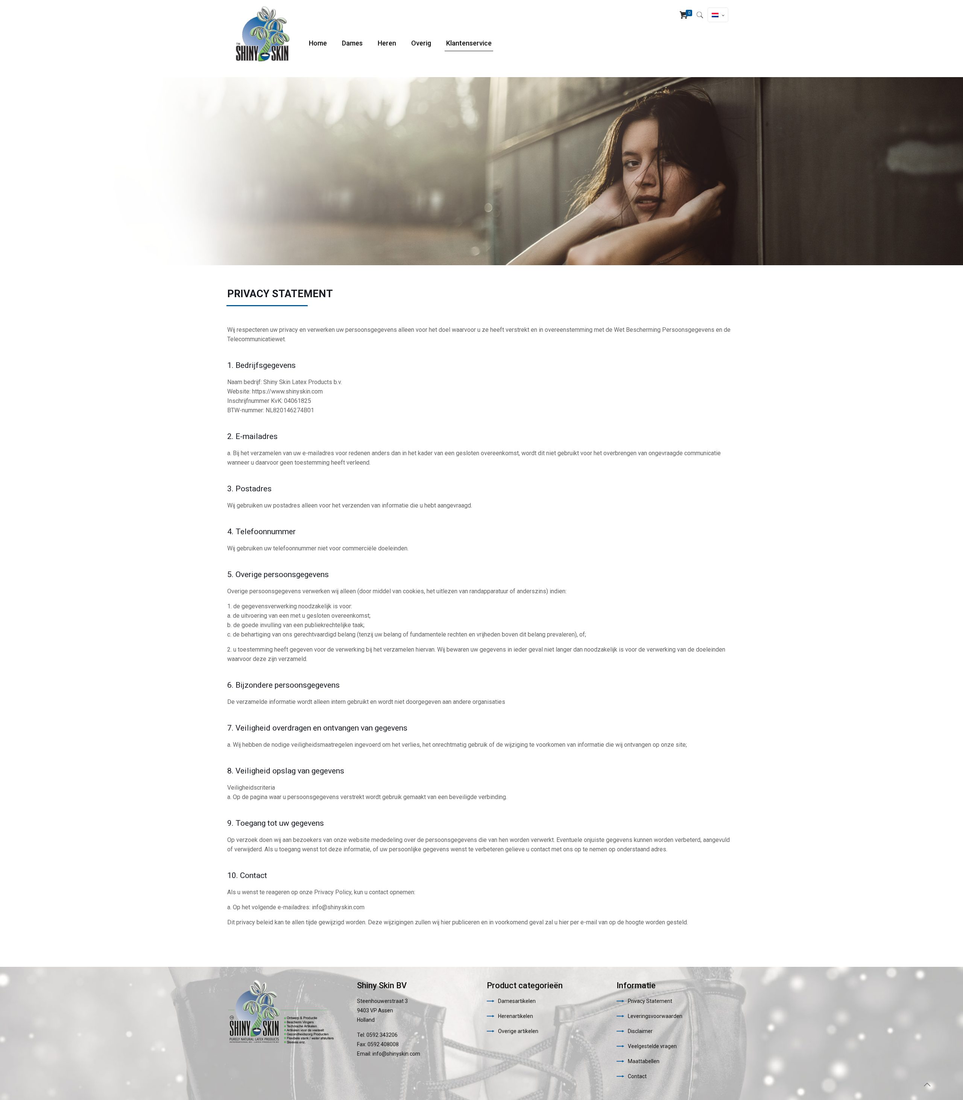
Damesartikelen (517, 1001)
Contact (637, 1076)
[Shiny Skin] (262, 34)
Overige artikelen (518, 1031)
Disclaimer (640, 1031)
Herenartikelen (515, 1016)
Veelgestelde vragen (652, 1046)
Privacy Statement (650, 1001)
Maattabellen (643, 1061)
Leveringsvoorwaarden (655, 1016)
